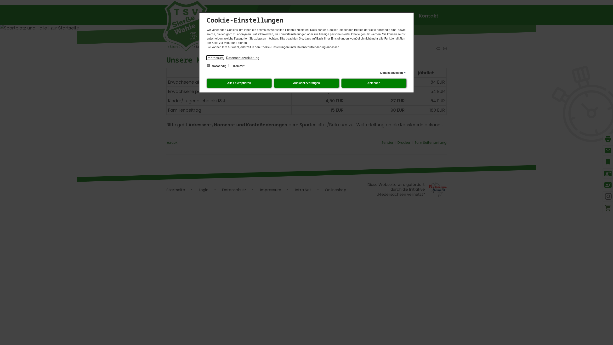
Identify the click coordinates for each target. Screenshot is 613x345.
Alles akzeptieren (239, 83)
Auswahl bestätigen (306, 83)
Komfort (238, 66)
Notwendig (219, 66)
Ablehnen (373, 83)
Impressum (215, 58)
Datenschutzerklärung (242, 58)
